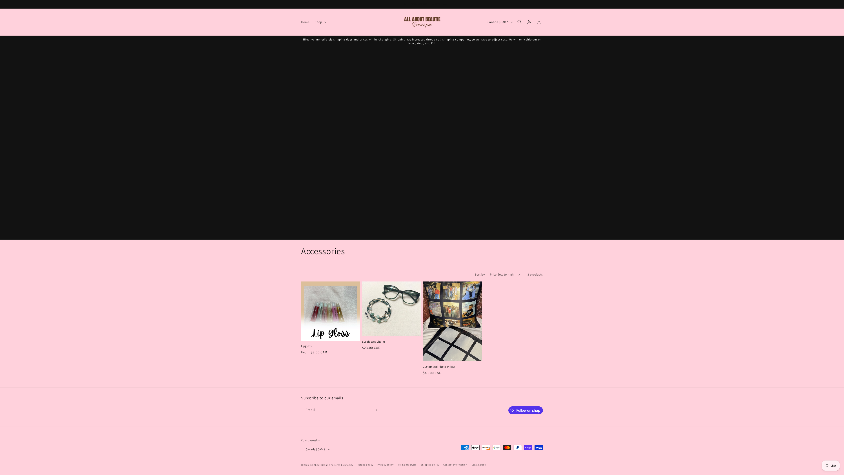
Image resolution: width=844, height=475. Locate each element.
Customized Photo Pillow (439, 367)
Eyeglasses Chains (373, 341)
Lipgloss (306, 346)
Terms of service (407, 464)
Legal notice (478, 464)
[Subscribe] (375, 410)
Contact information (455, 464)
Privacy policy (385, 464)
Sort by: (480, 274)
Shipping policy (430, 464)
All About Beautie (320, 464)
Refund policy (365, 464)
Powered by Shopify (342, 464)
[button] (320, 22)
